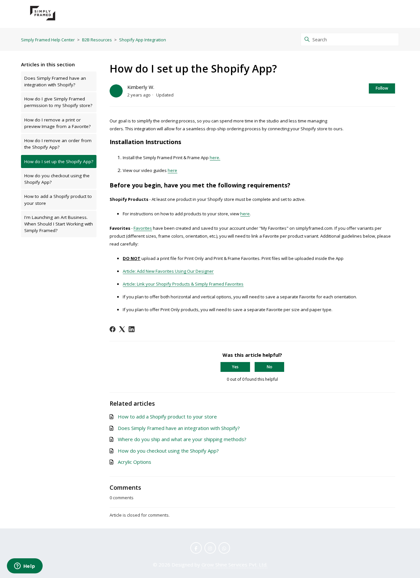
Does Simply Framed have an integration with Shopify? (55, 81)
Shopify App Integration (142, 40)
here (172, 170)
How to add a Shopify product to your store (58, 199)
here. (215, 158)
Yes (235, 367)
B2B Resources (97, 40)
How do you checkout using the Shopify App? (57, 179)
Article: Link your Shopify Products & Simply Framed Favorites (183, 284)
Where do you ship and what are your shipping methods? (182, 439)
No (269, 367)
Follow (382, 88)
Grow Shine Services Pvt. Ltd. (234, 564)
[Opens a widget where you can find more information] (25, 566)
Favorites (143, 228)
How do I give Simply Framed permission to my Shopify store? (58, 102)
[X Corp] (122, 329)
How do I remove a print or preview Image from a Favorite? (57, 123)
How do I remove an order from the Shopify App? (58, 144)
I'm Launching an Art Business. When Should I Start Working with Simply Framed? (58, 224)
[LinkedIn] (132, 329)
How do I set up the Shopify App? (58, 161)
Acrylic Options (134, 462)
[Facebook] (113, 329)
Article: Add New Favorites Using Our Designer (168, 271)
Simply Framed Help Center (48, 40)
